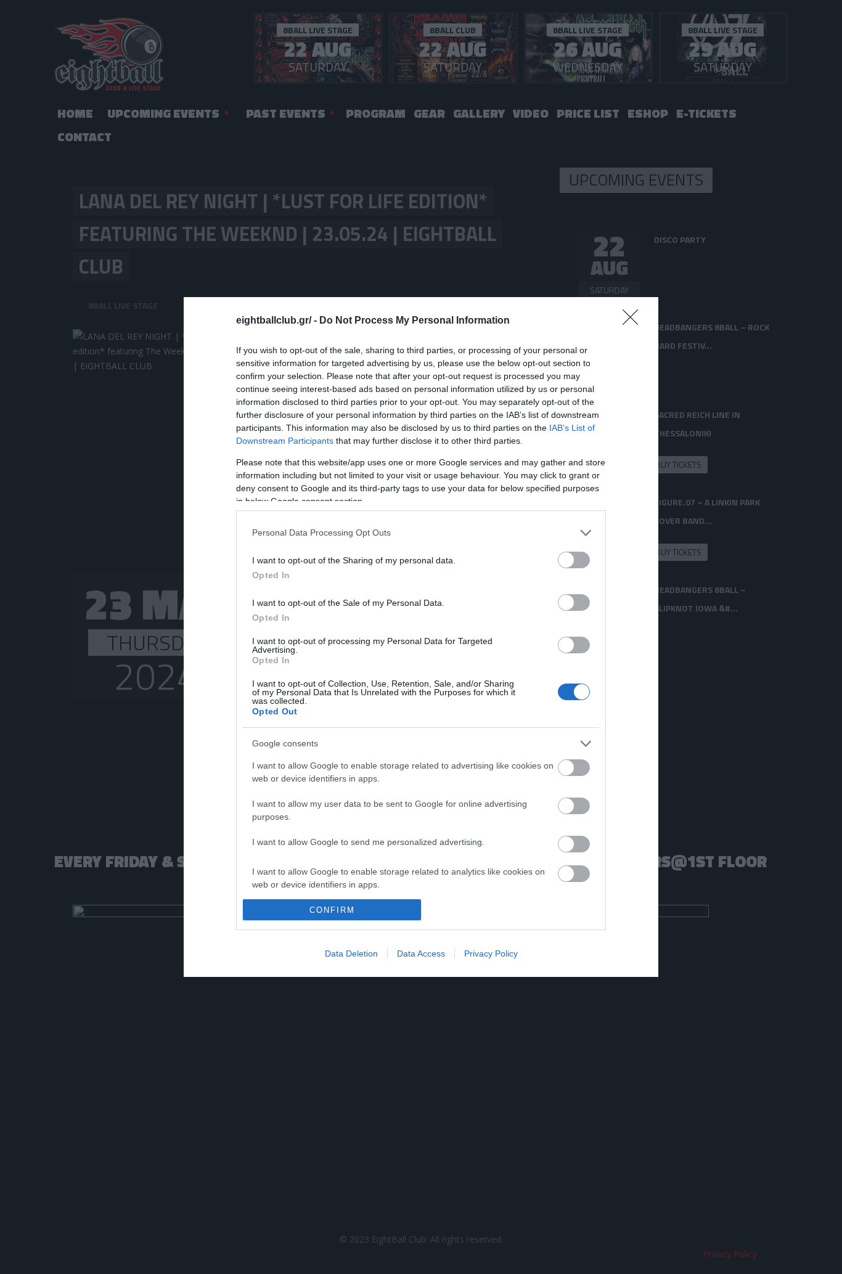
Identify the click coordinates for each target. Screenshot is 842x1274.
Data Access (421, 953)
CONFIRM (332, 910)
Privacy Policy (491, 953)
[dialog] (421, 637)
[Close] (634, 321)
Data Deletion (351, 953)
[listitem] (421, 532)
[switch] (574, 560)
